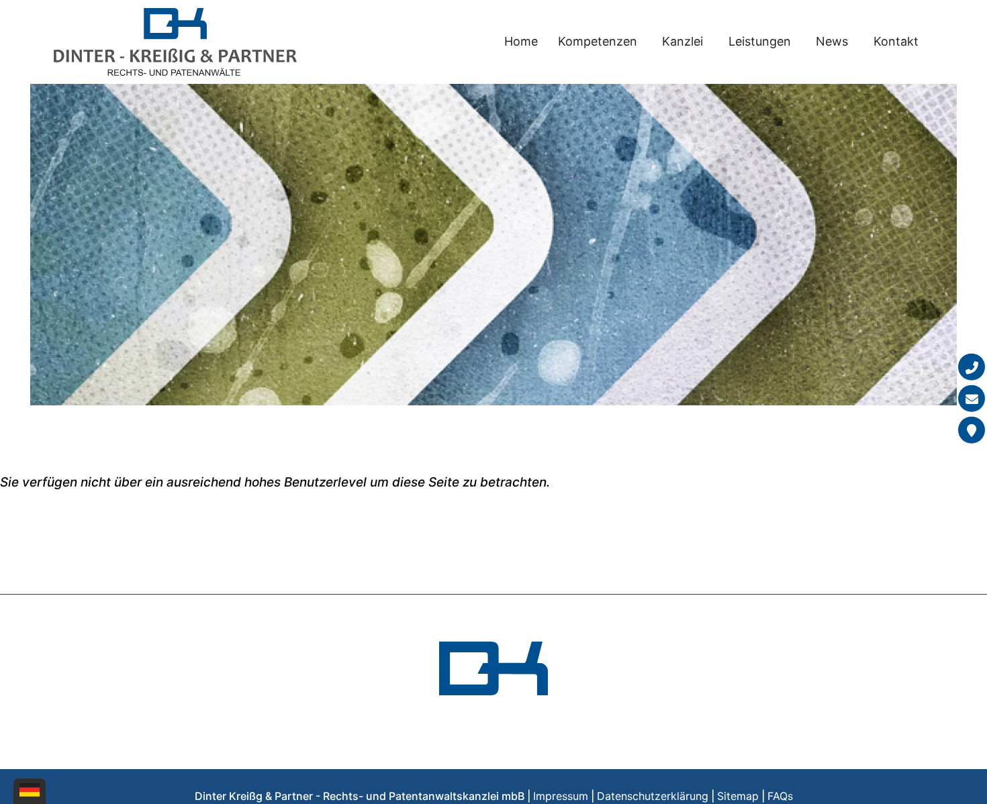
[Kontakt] (971, 430)
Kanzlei (682, 41)
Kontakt (896, 41)
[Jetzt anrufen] (971, 367)
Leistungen (759, 41)
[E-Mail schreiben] (971, 399)
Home (521, 41)
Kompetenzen (597, 41)
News (832, 41)
